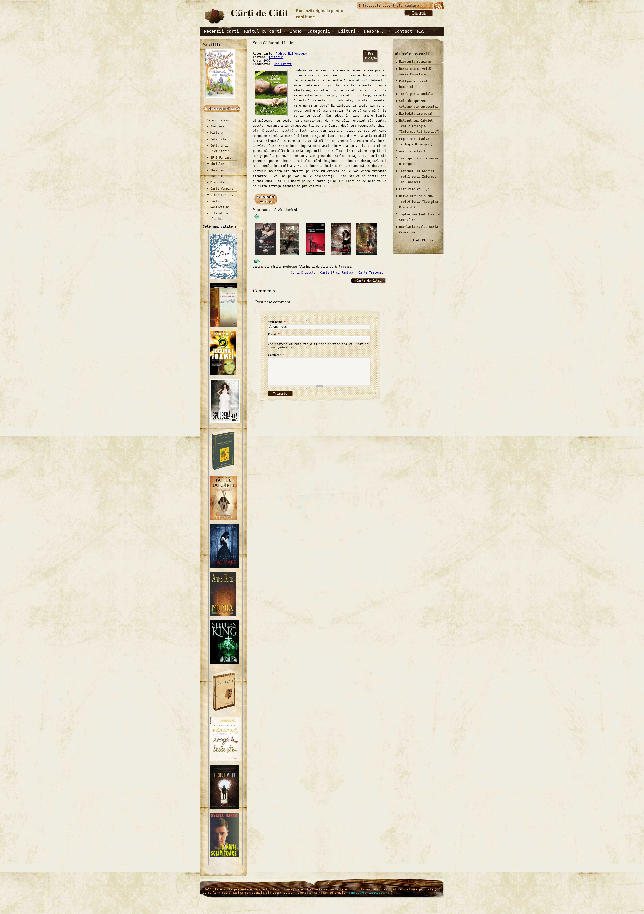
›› (431, 240)
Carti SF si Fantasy (337, 272)
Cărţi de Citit (259, 12)
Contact (403, 31)
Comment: (276, 355)
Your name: (277, 322)
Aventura (217, 126)
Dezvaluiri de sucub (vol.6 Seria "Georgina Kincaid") (418, 201)
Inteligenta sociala (416, 94)
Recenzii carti (221, 31)
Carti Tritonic (370, 272)
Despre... (375, 31)
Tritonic (276, 57)
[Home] (214, 24)
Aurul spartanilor (414, 151)
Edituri (347, 31)
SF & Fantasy (220, 157)
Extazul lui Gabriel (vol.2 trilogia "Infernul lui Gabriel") (419, 126)
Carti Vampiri (221, 188)
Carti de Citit (368, 280)
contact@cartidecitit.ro (369, 892)
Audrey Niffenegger (291, 53)
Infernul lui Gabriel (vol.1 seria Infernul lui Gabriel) (417, 176)
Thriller (217, 164)
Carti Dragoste (303, 272)
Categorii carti (220, 120)
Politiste (218, 139)
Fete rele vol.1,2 (414, 189)
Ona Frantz (283, 64)
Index (296, 31)
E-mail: (274, 334)
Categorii (318, 31)
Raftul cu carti (263, 31)
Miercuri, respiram (415, 61)
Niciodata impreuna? (416, 113)
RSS (421, 31)
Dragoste (217, 182)
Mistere (216, 132)
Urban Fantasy (221, 195)
